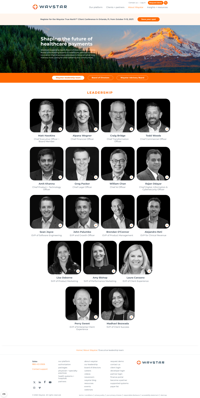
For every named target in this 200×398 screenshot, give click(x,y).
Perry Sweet (82, 323)
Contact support (40, 369)
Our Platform (64, 361)
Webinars (88, 390)
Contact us (133, 3)
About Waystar (135, 7)
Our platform (96, 7)
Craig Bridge (117, 135)
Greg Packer (82, 183)
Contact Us (115, 364)
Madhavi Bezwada (118, 323)
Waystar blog (90, 380)
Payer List (114, 386)
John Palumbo (82, 232)
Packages (62, 367)
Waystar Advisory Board (132, 78)
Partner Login (116, 374)
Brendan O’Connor (117, 232)
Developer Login (117, 371)
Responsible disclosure (131, 395)
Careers (87, 371)
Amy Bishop (100, 277)
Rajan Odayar (153, 183)
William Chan (118, 183)
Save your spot (148, 19)
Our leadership (91, 364)
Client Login (115, 367)
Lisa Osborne (64, 277)
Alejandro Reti (153, 232)
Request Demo (117, 361)
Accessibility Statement (150, 395)
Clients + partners (115, 7)
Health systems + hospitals (66, 377)
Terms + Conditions (86, 395)
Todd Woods (153, 135)
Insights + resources (157, 7)
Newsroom (89, 377)
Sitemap (164, 395)
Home (79, 350)
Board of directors (92, 367)
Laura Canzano (136, 277)
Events (87, 386)
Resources (88, 383)
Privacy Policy (100, 395)
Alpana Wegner (82, 135)
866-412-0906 (38, 364)
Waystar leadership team (68, 78)
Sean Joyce (46, 232)
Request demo (155, 3)
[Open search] (166, 3)
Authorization (64, 364)
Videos (87, 374)
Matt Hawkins (46, 135)
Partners (62, 381)
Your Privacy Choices (114, 395)
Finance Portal (116, 377)
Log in (143, 3)
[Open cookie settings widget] (4, 394)
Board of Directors (100, 78)
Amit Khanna (47, 183)
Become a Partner (118, 380)
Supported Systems (119, 383)
